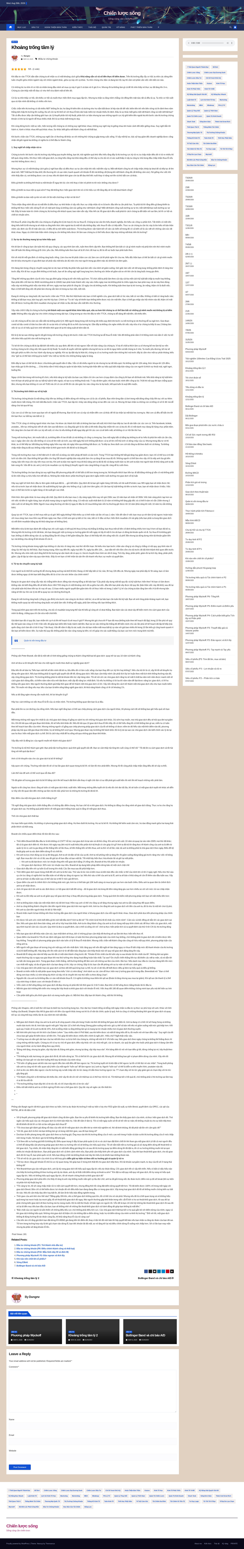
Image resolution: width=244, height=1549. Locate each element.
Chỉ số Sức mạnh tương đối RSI (200, 435)
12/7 (187, 282)
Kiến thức (77, 27)
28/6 (187, 301)
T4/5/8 (188, 244)
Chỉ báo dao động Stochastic (198, 444)
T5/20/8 (188, 197)
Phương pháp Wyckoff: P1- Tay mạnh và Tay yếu (208, 650)
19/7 (187, 273)
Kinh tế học (220, 83)
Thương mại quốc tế (194, 132)
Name (11, 1419)
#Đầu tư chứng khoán (48, 59)
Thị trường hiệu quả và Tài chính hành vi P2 (205, 577)
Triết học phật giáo (225, 138)
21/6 (187, 311)
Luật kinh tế (191, 100)
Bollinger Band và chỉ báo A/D (31, 1266)
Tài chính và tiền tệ (194, 149)
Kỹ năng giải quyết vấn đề (197, 94)
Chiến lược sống (122, 13)
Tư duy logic (211, 149)
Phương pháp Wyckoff (26, 1335)
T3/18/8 (188, 206)
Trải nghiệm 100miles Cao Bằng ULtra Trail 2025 (208, 359)
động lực (211, 165)
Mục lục (21, 27)
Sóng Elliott (22, 1262)
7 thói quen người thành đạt (197, 67)
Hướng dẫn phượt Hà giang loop (200, 568)
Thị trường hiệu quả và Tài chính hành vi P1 (205, 587)
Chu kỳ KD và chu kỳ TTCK (198, 530)
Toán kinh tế (209, 138)
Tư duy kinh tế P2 (193, 539)
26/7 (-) (188, 263)
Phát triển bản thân (141, 27)
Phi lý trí (221, 105)
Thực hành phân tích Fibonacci (199, 511)
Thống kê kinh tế (193, 138)
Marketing (223, 100)
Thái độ (92, 27)
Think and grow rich (222, 122)
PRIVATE (234, 1544)
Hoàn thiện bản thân (56, 27)
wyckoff (209, 154)
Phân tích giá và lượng (196, 482)
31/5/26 (188, 340)
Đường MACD (192, 473)
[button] (231, 27)
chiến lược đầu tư (194, 78)
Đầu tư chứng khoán (219, 160)
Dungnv (27, 56)
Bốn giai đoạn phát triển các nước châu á (204, 425)
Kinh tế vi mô (209, 89)
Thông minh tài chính (211, 127)
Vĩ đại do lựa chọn (194, 154)
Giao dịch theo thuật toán (197, 492)
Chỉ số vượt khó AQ (213, 78)
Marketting (191, 105)
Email (11, 1435)
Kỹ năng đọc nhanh (218, 94)
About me (198, 1544)
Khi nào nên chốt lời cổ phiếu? (31, 1259)
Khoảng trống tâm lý (194, 397)
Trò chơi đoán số (193, 378)
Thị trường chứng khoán (216, 132)
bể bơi (215, 67)
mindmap (210, 105)
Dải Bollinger (191, 416)
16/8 (187, 216)
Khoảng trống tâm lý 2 (26, 1278)
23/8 (187, 187)
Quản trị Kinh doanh (214, 116)
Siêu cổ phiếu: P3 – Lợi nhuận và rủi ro (203, 669)
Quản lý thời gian (211, 111)
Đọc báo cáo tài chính (195, 165)
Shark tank (191, 122)
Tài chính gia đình (209, 143)
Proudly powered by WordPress (18, 1544)
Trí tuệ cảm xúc (193, 143)
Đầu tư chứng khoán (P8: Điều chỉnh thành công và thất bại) (46, 1249)
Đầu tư (35, 27)
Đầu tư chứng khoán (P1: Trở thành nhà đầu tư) (40, 1245)
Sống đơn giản (205, 122)
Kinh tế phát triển (193, 89)
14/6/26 (188, 320)
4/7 (186, 292)
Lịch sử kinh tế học (208, 100)
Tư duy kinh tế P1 (193, 549)
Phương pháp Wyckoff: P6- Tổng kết (202, 596)
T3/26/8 (188, 178)
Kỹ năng (121, 27)
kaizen (209, 83)
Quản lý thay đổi (193, 111)
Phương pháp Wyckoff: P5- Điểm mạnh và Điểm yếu (209, 606)
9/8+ (187, 235)
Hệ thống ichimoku (194, 454)
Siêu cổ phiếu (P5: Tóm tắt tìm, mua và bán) (205, 659)
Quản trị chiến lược (194, 116)
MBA (201, 105)
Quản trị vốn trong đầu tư (35, 640)
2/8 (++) (189, 254)
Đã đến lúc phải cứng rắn (197, 160)
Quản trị (106, 27)
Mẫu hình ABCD (192, 520)
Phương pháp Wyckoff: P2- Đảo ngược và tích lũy (41, 1255)
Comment (14, 1367)
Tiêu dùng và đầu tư (194, 387)
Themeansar (50, 1544)
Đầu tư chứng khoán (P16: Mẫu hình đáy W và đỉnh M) (42, 1252)
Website (12, 1451)
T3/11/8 (188, 225)
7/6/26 (188, 330)
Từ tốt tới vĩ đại (226, 149)
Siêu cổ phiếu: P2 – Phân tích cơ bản (202, 678)
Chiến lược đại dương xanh (214, 72)
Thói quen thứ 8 (193, 127)
